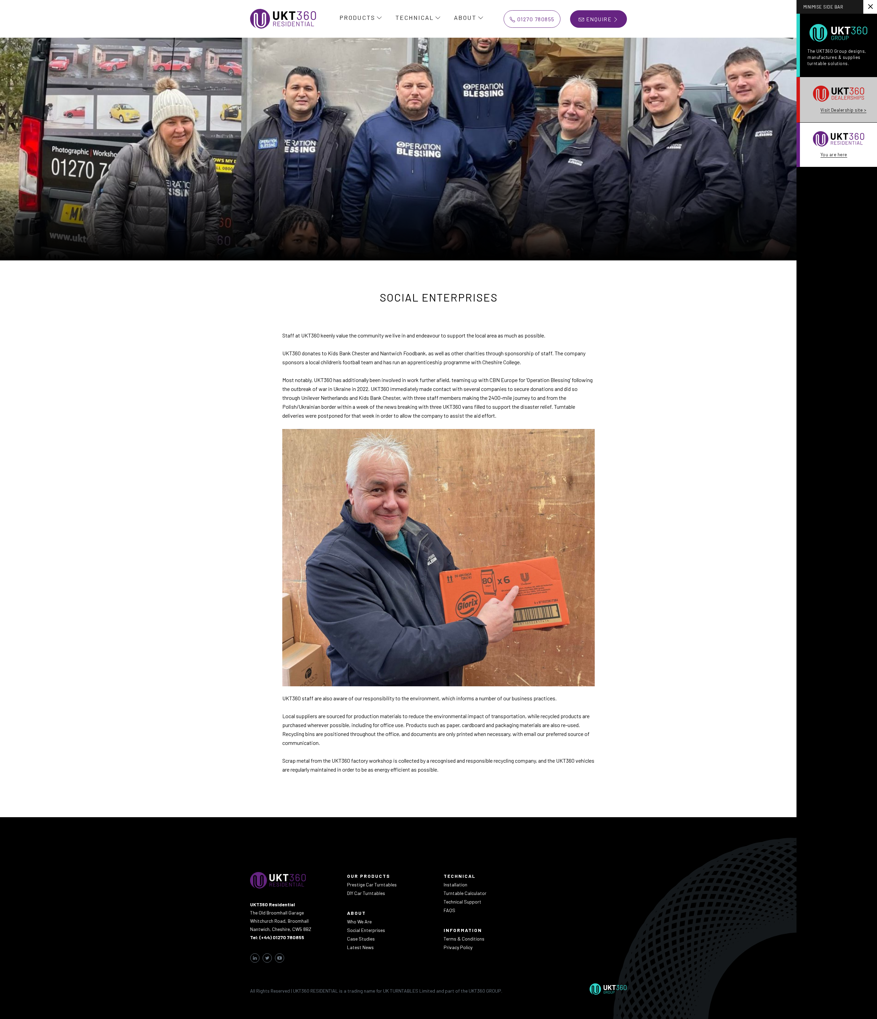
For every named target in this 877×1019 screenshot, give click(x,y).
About (465, 17)
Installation (455, 884)
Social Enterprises (366, 930)
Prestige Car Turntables (372, 884)
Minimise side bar (823, 7)
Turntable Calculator (465, 893)
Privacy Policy (458, 947)
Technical (414, 17)
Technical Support (462, 902)
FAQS (449, 910)
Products (357, 17)
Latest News (360, 947)
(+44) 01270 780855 (281, 937)
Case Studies (361, 939)
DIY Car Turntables (366, 893)
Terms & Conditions (464, 939)
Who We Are (359, 921)
